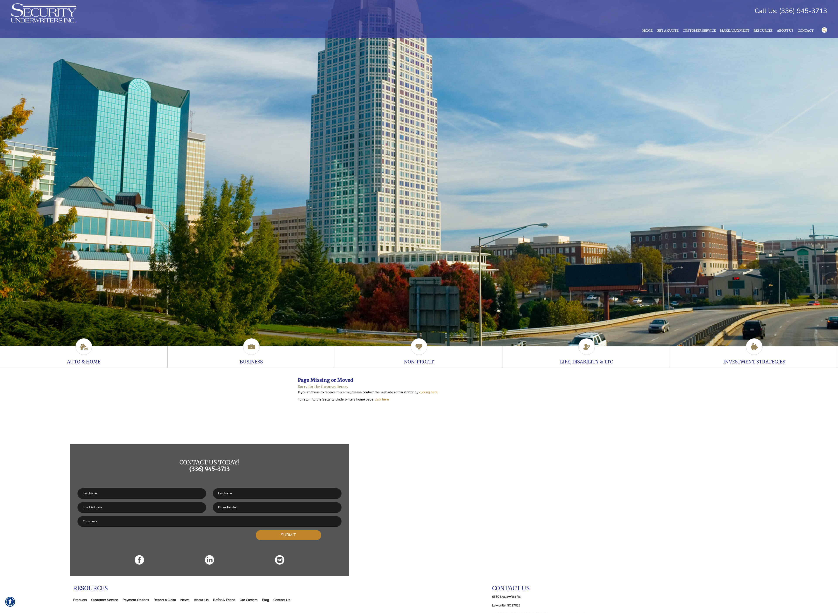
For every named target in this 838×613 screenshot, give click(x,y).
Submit (288, 535)
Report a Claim (164, 600)
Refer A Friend (224, 600)
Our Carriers (249, 600)
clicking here (428, 392)
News (184, 600)
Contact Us (281, 600)
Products (80, 600)
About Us (201, 600)
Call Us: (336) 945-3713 (791, 11)
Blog (265, 600)
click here (382, 399)
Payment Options (135, 600)
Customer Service (104, 600)
